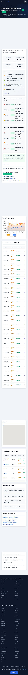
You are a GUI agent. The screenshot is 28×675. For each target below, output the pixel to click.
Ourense (16, 641)
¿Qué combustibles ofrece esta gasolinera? (12, 501)
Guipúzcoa (3, 635)
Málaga (16, 635)
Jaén (2, 641)
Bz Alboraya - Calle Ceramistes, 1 (10, 557)
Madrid (16, 593)
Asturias (3, 585)
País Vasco (17, 599)
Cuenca (16, 625)
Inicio (2, 5)
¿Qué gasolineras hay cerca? (12, 506)
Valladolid (17, 651)
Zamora (16, 655)
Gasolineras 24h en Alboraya (10, 519)
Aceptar (14, 672)
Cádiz (16, 612)
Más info (25, 669)
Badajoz (3, 621)
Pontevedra (4, 647)
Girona (2, 628)
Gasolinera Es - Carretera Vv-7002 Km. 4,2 (13, 560)
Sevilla (2, 655)
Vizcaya (16, 653)
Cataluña (17, 588)
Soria (2, 657)
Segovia (3, 653)
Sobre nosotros (6, 666)
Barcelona (3, 625)
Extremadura (4, 593)
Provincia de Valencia (8, 524)
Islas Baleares (4, 597)
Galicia (3, 595)
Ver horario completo (9, 176)
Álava (2, 608)
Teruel (2, 661)
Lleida (16, 628)
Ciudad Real (17, 619)
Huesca (3, 639)
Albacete (3, 610)
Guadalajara (4, 633)
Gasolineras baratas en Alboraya (10, 517)
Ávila (2, 619)
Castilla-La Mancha (19, 583)
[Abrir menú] (25, 1)
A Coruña (17, 623)
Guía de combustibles (15, 666)
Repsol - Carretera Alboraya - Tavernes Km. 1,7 (14, 565)
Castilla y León (18, 585)
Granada (3, 630)
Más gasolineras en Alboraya (10, 522)
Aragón (3, 583)
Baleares (3, 623)
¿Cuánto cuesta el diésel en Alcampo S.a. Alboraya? (14, 491)
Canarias (3, 588)
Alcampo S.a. (12, 178)
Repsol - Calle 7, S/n (7, 562)
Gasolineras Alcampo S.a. (9, 521)
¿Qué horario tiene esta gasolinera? (14, 496)
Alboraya (13, 5)
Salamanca (3, 651)
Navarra (16, 597)
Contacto (23, 666)
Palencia (16, 643)
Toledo (16, 647)
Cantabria (17, 581)
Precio (5, 2)
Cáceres (16, 610)
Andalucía (3, 581)
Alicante (3, 612)
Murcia (16, 595)
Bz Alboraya (6, 464)
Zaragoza (17, 657)
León (2, 643)
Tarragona (3, 659)
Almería (3, 614)
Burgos (16, 608)
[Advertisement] (14, 33)
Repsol (5, 468)
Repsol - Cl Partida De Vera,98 (10, 567)
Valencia (7, 5)
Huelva (3, 637)
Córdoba (17, 621)
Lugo (16, 630)
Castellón (17, 617)
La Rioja (16, 591)
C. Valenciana (4, 591)
